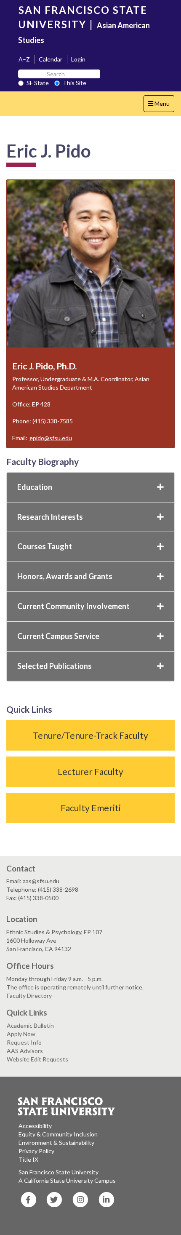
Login (78, 59)
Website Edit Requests (37, 1059)
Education (34, 487)
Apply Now (21, 1033)
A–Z (24, 59)
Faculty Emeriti (91, 807)
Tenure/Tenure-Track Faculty (90, 735)
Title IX (28, 1159)
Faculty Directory (29, 995)
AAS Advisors (25, 1050)
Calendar (50, 59)
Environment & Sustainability (56, 1142)
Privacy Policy (36, 1151)
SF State (38, 82)
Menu (161, 105)
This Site (74, 82)
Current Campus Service (58, 636)
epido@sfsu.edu (50, 437)
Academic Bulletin (30, 1025)
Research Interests (50, 516)
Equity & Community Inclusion (58, 1134)
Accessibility (35, 1125)
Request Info (24, 1042)
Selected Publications (54, 666)
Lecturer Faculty (90, 771)
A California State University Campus (67, 1180)
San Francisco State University (58, 1172)
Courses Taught (44, 546)
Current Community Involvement (73, 606)
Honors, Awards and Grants (64, 576)
